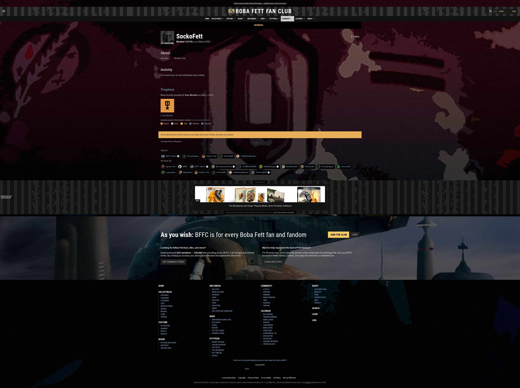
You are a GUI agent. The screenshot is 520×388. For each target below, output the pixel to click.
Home (207, 19)
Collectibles (216, 19)
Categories (165, 298)
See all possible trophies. (200, 120)
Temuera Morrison (270, 317)
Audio (214, 297)
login (172, 75)
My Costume (165, 326)
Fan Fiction (216, 306)
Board (240, 19)
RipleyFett (187, 172)
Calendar (299, 19)
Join (514, 11)
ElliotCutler (309, 167)
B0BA (185, 167)
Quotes (214, 356)
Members (258, 25)
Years (163, 314)
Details (163, 331)
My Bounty (165, 295)
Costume (229, 19)
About (310, 19)
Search (315, 308)
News (263, 19)
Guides (214, 325)
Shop (316, 300)
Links (265, 300)
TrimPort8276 (261, 172)
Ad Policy (277, 378)
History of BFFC (320, 297)
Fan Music (215, 295)
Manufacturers (166, 306)
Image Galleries (218, 292)
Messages (266, 303)
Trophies (167, 89)
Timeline (164, 317)
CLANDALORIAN (249, 167)
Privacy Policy (253, 378)
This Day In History (219, 345)
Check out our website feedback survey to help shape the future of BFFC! (260, 360)
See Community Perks (173, 262)
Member (180, 42)
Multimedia (251, 19)
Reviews (164, 311)
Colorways (165, 301)
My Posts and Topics (168, 343)
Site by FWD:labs (289, 378)
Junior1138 (345, 167)
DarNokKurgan (270, 167)
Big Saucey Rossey (224, 167)
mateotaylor (171, 172)
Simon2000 (228, 156)
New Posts (164, 345)
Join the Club (338, 234)
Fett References (218, 350)
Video (214, 303)
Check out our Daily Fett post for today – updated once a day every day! (260, 3)
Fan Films (215, 300)
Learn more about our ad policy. (283, 212)
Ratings (163, 309)
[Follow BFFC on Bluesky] (273, 370)
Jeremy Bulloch (269, 344)
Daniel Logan (268, 320)
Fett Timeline (217, 353)
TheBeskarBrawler (248, 156)
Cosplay (164, 334)
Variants (164, 328)
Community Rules (229, 378)
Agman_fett (170, 167)
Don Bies (266, 322)
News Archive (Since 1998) (221, 320)
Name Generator (269, 297)
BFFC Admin (171, 156)
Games (214, 308)
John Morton (268, 325)
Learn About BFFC (273, 262)
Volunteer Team (320, 289)
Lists (162, 303)
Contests (266, 292)
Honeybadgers (193, 156)
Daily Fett (215, 289)
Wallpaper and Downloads (222, 311)
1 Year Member (167, 116)
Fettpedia (273, 19)
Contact (317, 303)
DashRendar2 (291, 167)
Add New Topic (166, 348)
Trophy (355, 36)
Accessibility (266, 378)
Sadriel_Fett (211, 156)
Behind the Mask (218, 342)
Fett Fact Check (218, 330)
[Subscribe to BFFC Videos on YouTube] (264, 370)
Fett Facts (216, 347)
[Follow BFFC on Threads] (268, 370)
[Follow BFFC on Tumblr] (260, 370)
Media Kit (317, 292)
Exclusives (216, 322)
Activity (266, 289)
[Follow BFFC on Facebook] (247, 370)
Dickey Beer (267, 330)
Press (316, 295)
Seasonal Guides (218, 333)
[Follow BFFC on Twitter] (255, 370)
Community (286, 19)
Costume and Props (270, 341)
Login (501, 11)
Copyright (242, 378)
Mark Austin (267, 328)
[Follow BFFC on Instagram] (251, 370)
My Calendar (268, 314)
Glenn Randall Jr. (270, 333)
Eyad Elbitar (267, 336)
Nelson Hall (267, 339)
